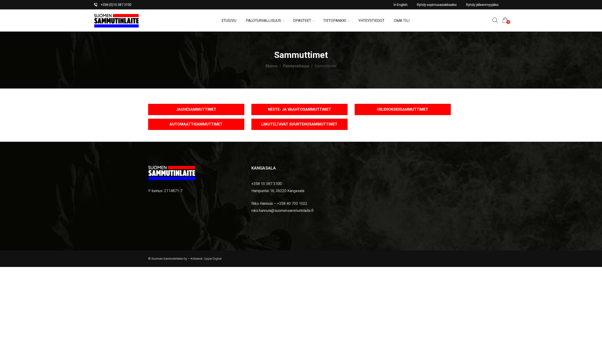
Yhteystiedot (371, 20)
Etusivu (229, 20)
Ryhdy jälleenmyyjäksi (482, 5)
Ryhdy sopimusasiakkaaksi (437, 5)
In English (401, 5)
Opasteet (302, 20)
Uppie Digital (213, 258)
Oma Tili (402, 20)
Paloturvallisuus (263, 20)
